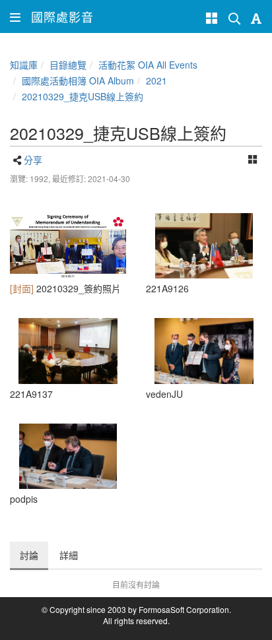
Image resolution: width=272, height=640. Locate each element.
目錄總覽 (68, 64)
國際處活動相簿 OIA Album (78, 80)
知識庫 (24, 64)
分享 (33, 159)
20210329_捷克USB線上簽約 (82, 96)
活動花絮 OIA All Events (147, 64)
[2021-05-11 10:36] (68, 245)
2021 (156, 80)
